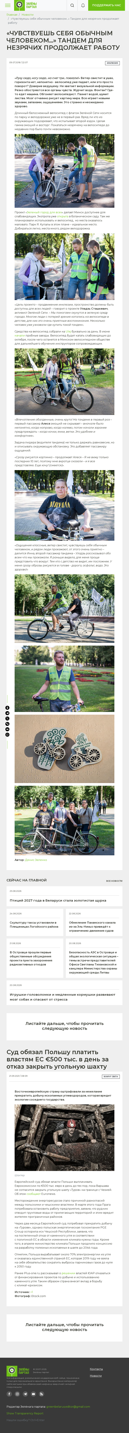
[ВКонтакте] (7, 729)
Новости (28, 14)
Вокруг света (111, 1077)
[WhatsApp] (7, 735)
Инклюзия (112, 63)
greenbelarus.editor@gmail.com (68, 1406)
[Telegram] (7, 713)
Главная (12, 14)
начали (20, 335)
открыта (62, 216)
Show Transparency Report (25, 1413)
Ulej (68, 331)
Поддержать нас (106, 5)
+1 (31, 1292)
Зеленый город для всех (44, 212)
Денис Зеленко (36, 860)
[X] (7, 718)
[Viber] (7, 724)
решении (68, 1273)
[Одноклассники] (7, 708)
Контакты (96, 1369)
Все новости (114, 881)
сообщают (34, 1194)
